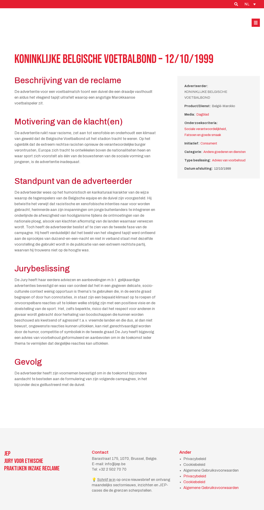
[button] (256, 23)
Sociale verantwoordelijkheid (205, 129)
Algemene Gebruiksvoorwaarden (211, 470)
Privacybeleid (194, 459)
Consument (208, 143)
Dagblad (202, 114)
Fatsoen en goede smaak (202, 135)
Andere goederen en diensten (224, 152)
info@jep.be (115, 464)
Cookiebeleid (194, 465)
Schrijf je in (106, 480)
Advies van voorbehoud (228, 160)
